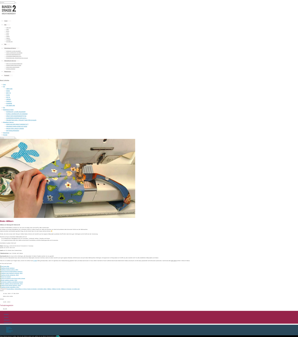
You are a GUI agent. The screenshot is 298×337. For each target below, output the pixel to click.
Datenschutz (9, 331)
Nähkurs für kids (56, 289)
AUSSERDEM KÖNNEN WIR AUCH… (16, 118)
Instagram (6, 314)
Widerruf (8, 332)
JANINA (8, 99)
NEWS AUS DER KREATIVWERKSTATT (17, 124)
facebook (6, 317)
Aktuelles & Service (8, 122)
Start (4, 84)
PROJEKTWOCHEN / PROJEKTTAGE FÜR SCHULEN (21, 120)
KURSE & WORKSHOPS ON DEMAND (17, 114)
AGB (7, 329)
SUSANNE (9, 103)
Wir (4, 86)
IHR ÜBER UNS (10, 105)
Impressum (9, 328)
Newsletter (6, 132)
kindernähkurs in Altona (21, 289)
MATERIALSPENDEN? (12, 130)
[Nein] (59, 336)
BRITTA (8, 93)
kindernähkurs (10, 289)
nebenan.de (6, 320)
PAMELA (8, 101)
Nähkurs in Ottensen (66, 289)
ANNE (8, 91)
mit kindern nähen (42, 289)
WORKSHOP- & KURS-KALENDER (15, 112)
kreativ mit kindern (32, 289)
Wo (4, 107)
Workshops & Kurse (8, 109)
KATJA (8, 97)
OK (57, 336)
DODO (8, 95)
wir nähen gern (76, 289)
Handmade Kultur (8, 323)
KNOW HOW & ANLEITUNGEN (15, 128)
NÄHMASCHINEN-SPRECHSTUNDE (16, 126)
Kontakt (5, 135)
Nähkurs (49, 289)
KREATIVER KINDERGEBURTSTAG (16, 116)
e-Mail (35, 260)
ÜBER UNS (9, 88)
